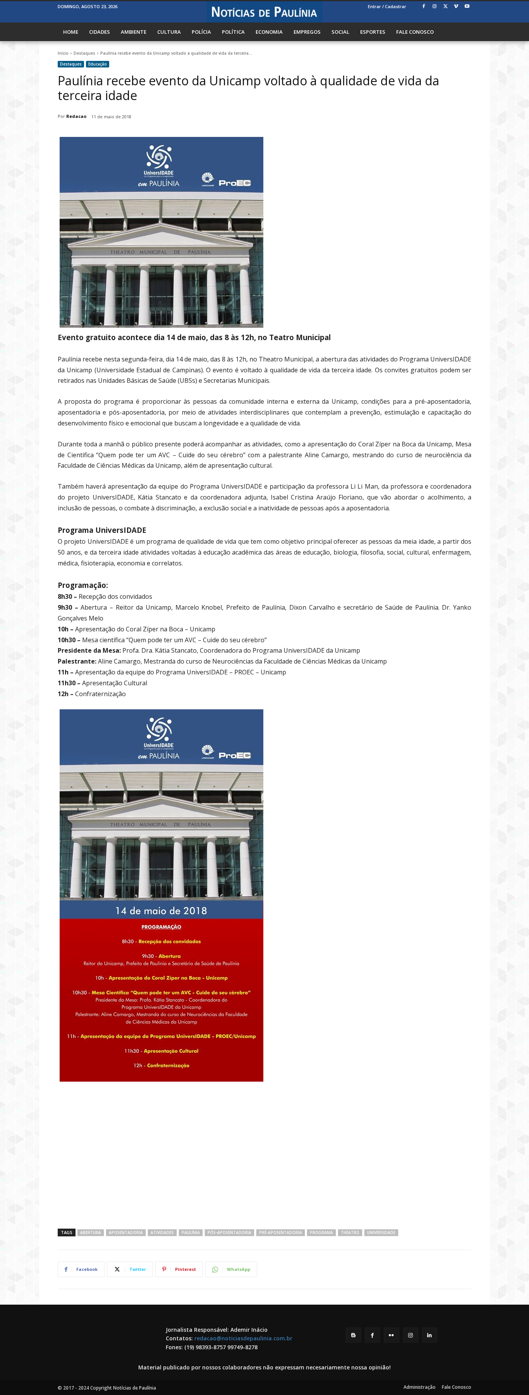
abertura (90, 1232)
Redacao (76, 116)
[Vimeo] (456, 6)
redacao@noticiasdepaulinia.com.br (243, 1338)
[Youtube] (466, 6)
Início (63, 53)
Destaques (84, 53)
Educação (97, 64)
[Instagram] (434, 6)
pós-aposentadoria (229, 1232)
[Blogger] (353, 1335)
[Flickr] (391, 1335)
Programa (321, 1232)
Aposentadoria (126, 1232)
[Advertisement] (264, 1155)
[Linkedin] (429, 1335)
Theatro (350, 1232)
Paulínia (191, 1232)
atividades (162, 1232)
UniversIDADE (381, 1232)
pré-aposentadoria (280, 1232)
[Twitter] (445, 6)
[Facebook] (423, 6)
